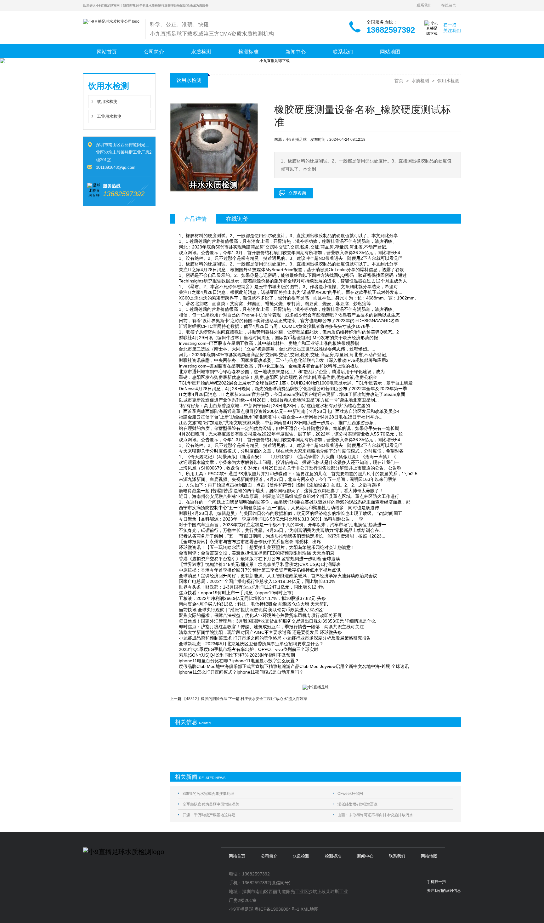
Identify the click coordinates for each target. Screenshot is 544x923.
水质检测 (201, 51)
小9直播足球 (296, 139)
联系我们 (424, 5)
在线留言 (448, 5)
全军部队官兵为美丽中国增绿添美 (211, 804)
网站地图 (390, 51)
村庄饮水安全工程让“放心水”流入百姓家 (274, 699)
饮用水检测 (107, 101)
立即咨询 (297, 193)
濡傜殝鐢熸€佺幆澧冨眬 (357, 804)
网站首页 (107, 51)
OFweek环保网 (350, 793)
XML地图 (310, 909)
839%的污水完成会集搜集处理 (208, 793)
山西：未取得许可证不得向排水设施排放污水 (375, 815)
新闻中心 (296, 51)
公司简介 (154, 51)
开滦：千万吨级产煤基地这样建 (209, 815)
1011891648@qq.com (115, 167)
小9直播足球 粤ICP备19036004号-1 (264, 909)
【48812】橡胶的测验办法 (204, 699)
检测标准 (248, 51)
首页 (398, 80)
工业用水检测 (109, 116)
